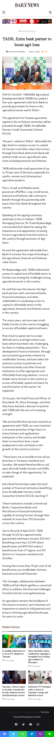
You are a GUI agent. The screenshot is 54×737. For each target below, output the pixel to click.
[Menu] (3, 12)
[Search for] (50, 12)
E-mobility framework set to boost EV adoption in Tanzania (13, 654)
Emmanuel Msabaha (16, 51)
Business (32, 31)
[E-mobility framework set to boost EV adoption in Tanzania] (14, 641)
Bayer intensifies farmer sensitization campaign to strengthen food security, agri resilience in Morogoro (39, 656)
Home (23, 31)
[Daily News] (27, 4)
